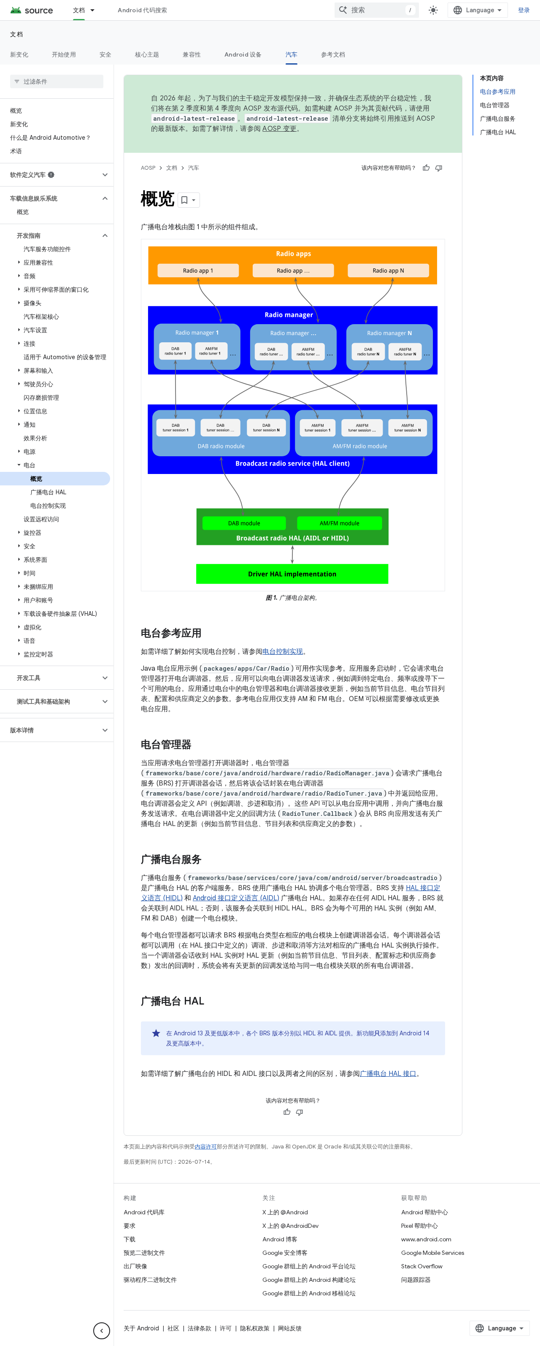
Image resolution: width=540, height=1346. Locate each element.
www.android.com (426, 1239)
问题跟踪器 (416, 1280)
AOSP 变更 (279, 129)
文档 (79, 10)
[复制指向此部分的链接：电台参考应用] (210, 634)
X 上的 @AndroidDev (290, 1226)
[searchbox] (56, 81)
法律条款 (199, 1328)
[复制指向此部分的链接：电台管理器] (200, 745)
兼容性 (192, 54)
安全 (106, 54)
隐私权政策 (255, 1328)
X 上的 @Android (285, 1212)
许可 (226, 1328)
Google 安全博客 (285, 1253)
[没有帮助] (438, 168)
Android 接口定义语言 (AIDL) (236, 898)
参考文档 (333, 54)
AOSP (148, 167)
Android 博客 (279, 1239)
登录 (524, 10)
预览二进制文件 (144, 1253)
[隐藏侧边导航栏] (101, 1330)
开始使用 (64, 54)
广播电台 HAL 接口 (388, 1074)
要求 (129, 1226)
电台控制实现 (282, 651)
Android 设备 (243, 54)
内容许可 (206, 1146)
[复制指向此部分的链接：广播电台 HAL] (212, 1002)
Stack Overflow (422, 1266)
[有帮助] (426, 168)
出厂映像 (135, 1266)
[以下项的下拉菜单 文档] (96, 10)
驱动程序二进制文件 (150, 1280)
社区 (173, 1328)
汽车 (292, 54)
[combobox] (377, 10)
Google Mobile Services (432, 1253)
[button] (50, 174)
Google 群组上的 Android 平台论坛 (309, 1266)
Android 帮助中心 (424, 1212)
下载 (129, 1239)
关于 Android (141, 1328)
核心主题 (147, 54)
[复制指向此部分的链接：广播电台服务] (210, 860)
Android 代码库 (144, 1212)
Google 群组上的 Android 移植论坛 (309, 1293)
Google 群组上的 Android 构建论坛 (309, 1280)
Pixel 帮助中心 (419, 1226)
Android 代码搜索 (142, 10)
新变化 (19, 54)
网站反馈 (290, 1328)
